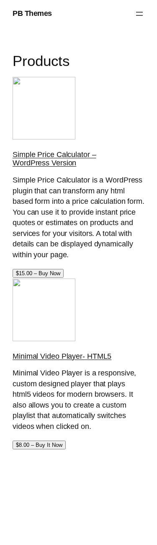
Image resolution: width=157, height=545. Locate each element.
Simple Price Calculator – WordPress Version (54, 158)
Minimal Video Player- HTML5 (62, 356)
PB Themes (32, 13)
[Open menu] (139, 14)
